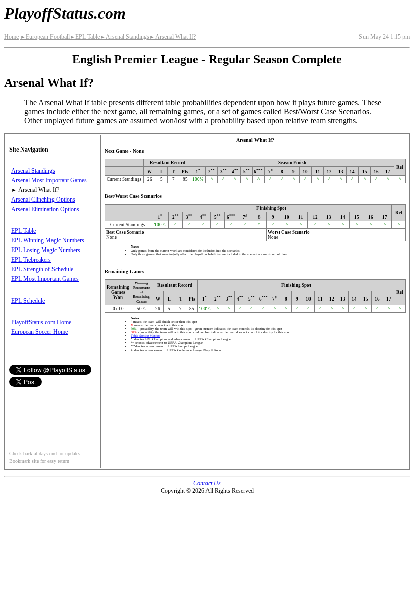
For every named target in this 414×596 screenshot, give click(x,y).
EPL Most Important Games (45, 278)
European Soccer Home (39, 331)
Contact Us (207, 483)
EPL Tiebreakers (31, 259)
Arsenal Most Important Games (49, 180)
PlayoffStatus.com (65, 13)
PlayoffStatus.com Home (41, 322)
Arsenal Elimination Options (45, 209)
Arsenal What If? (172, 36)
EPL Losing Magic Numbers (45, 250)
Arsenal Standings (124, 36)
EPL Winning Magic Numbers (47, 240)
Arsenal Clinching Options (43, 199)
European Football (45, 36)
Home (11, 36)
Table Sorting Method (145, 335)
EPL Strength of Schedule (42, 269)
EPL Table (85, 36)
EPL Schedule (28, 300)
